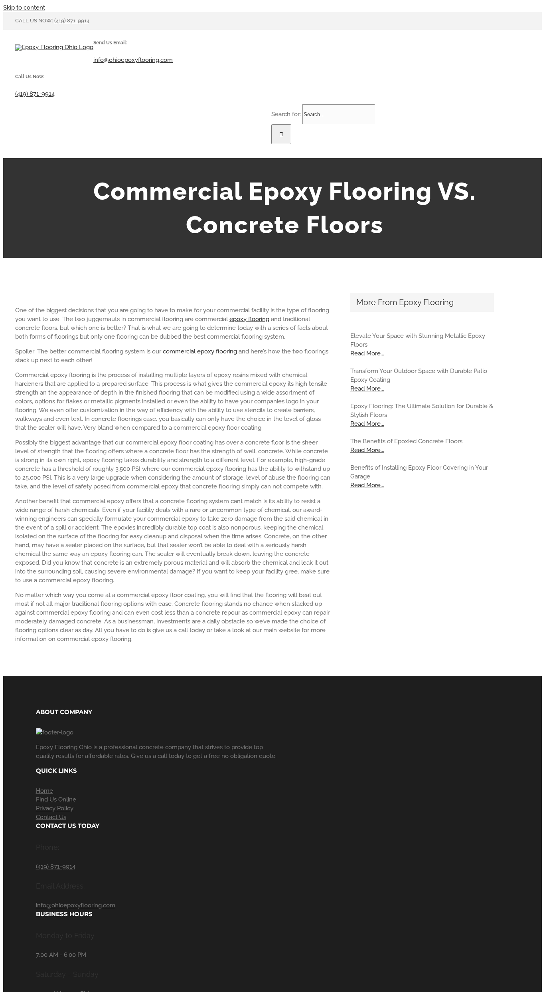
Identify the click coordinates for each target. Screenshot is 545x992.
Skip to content (24, 7)
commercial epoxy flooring (200, 351)
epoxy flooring (249, 319)
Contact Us (51, 817)
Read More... (367, 353)
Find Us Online (56, 799)
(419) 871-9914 (71, 21)
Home (44, 790)
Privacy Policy (54, 808)
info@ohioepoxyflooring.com (133, 59)
